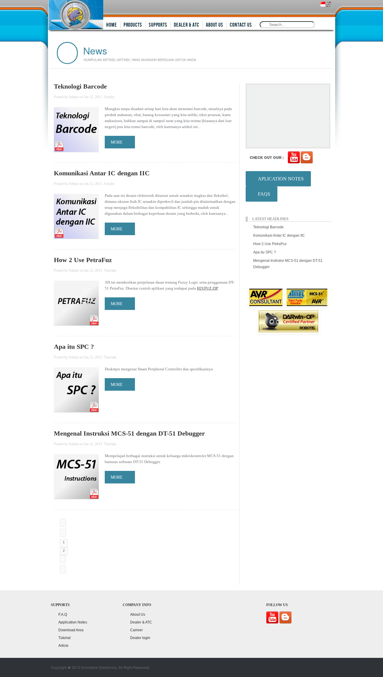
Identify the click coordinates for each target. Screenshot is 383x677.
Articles (109, 97)
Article (63, 645)
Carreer (136, 630)
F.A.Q (62, 614)
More (117, 142)
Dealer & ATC (141, 622)
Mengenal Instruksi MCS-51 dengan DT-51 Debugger (129, 433)
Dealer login (140, 638)
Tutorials (110, 270)
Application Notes (72, 622)
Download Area (70, 630)
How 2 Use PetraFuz (83, 260)
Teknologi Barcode (80, 86)
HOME (111, 25)
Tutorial (64, 638)
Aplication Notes (280, 178)
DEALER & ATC (186, 25)
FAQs (263, 194)
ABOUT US (214, 25)
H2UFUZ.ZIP (207, 288)
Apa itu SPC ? (74, 346)
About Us (137, 614)
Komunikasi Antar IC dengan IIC (102, 173)
